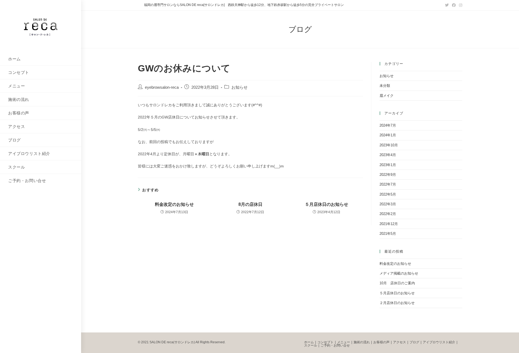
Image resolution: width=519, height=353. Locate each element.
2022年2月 (388, 214)
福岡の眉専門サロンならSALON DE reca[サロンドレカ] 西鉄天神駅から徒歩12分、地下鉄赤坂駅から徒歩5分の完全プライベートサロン (244, 5)
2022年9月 (388, 175)
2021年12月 (389, 224)
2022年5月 (388, 194)
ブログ (414, 342)
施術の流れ (362, 342)
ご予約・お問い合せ (335, 345)
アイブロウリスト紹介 (439, 342)
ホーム (309, 342)
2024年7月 (388, 125)
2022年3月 (388, 204)
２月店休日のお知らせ (397, 303)
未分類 (385, 86)
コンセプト (325, 342)
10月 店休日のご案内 (397, 283)
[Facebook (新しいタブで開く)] (453, 5)
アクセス (399, 342)
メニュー (343, 342)
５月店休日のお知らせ (326, 204)
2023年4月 (388, 155)
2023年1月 (388, 165)
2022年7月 (388, 184)
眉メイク (387, 96)
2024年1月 (388, 135)
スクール (310, 345)
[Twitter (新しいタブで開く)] (446, 5)
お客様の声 (381, 342)
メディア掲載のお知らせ (399, 273)
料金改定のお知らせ (174, 204)
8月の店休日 (250, 204)
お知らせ (239, 87)
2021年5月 (388, 234)
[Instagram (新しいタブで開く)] (459, 5)
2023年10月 (389, 145)
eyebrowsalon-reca (162, 87)
